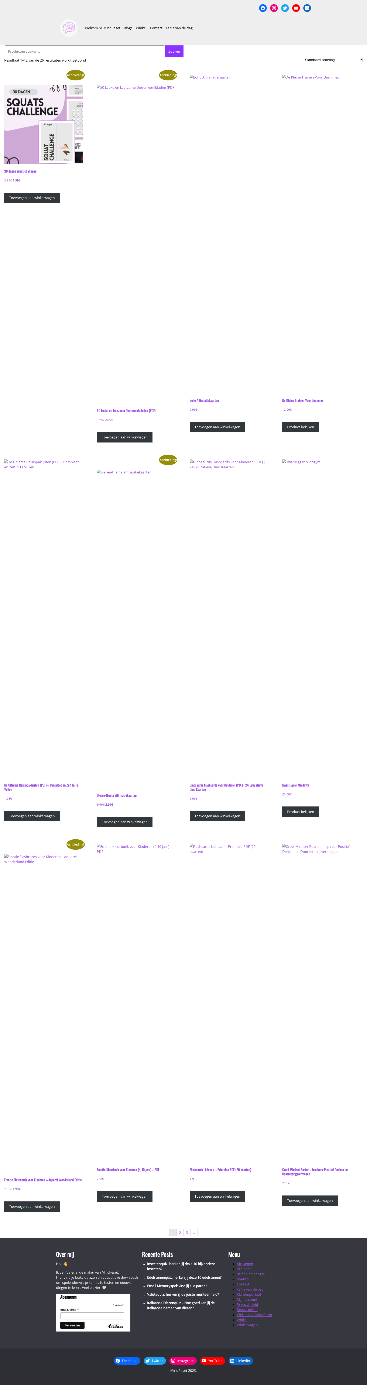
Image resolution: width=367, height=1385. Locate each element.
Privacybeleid (247, 1304)
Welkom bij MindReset (254, 1314)
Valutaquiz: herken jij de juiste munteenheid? (183, 1294)
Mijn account (247, 1299)
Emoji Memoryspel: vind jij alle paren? (177, 1286)
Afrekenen (245, 1263)
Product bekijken (300, 427)
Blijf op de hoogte (251, 1274)
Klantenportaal (249, 1294)
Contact (243, 1284)
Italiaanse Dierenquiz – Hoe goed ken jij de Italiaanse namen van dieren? (181, 1305)
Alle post (244, 1269)
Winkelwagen (247, 1325)
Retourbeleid (247, 1309)
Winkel (242, 1320)
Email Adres (69, 1310)
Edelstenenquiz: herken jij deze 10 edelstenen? (184, 1277)
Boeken (243, 1279)
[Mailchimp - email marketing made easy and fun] (115, 1330)
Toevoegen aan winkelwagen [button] (32, 197)
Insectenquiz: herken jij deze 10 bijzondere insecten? (181, 1266)
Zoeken (174, 51)
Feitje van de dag (250, 1289)
